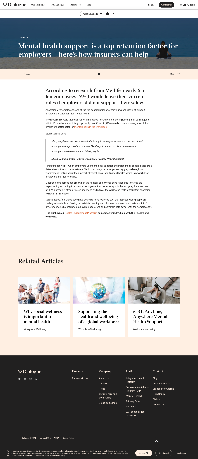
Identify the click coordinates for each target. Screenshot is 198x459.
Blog (89, 4)
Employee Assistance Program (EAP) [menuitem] (137, 389)
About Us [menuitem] (104, 378)
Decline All (164, 453)
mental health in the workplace (90, 126)
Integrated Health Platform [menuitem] (135, 380)
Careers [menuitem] (103, 383)
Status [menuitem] (156, 399)
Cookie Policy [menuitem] (68, 438)
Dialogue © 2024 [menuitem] (29, 438)
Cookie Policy (60, 455)
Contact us (166, 4)
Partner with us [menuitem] (80, 378)
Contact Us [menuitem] (159, 404)
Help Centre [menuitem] (159, 394)
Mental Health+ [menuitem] (134, 396)
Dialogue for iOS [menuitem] (161, 383)
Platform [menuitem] (131, 371)
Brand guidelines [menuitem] (108, 402)
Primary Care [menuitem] (133, 401)
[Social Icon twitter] (20, 379)
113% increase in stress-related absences (69, 190)
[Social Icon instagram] (30, 379)
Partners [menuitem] (77, 371)
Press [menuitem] (102, 388)
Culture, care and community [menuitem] (108, 396)
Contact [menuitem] (158, 371)
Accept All (143, 453)
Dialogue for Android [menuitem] (163, 388)
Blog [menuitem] (155, 378)
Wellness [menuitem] (131, 406)
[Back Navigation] (99, 74)
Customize (181, 453)
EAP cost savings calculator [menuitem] (135, 413)
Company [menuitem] (105, 371)
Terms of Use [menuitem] (45, 438)
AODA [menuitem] (56, 438)
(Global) (189, 4)
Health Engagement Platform (81, 213)
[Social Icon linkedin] (25, 379)
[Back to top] (156, 441)
